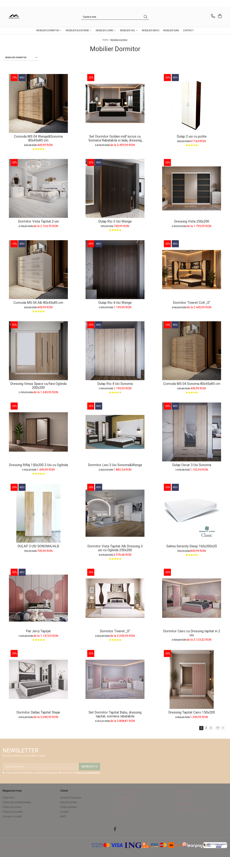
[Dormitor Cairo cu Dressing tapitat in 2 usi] (191, 598)
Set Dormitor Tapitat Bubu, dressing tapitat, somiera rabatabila (115, 714)
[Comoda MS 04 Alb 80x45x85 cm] (38, 269)
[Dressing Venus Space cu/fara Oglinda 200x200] (38, 350)
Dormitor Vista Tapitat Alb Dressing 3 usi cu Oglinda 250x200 (115, 548)
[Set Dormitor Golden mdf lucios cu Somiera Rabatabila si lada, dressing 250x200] (115, 103)
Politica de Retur (68, 807)
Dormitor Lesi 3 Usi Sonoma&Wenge (115, 465)
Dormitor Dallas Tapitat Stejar (38, 712)
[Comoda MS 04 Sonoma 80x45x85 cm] (191, 350)
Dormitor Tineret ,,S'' (115, 631)
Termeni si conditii (12, 816)
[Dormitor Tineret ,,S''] (115, 598)
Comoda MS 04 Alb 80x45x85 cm (38, 303)
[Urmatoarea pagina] (223, 728)
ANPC (63, 816)
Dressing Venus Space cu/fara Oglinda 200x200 (38, 386)
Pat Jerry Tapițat (38, 631)
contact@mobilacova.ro (192, 809)
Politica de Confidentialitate (87, 773)
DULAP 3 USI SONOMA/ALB (38, 546)
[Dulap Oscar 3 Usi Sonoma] (191, 432)
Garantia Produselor (71, 797)
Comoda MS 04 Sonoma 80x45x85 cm (191, 384)
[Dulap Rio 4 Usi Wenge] (115, 269)
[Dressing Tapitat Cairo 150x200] (191, 679)
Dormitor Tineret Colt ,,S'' (191, 303)
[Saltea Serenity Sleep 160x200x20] (191, 513)
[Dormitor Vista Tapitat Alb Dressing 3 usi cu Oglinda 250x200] (115, 513)
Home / (106, 40)
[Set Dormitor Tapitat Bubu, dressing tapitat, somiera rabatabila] (115, 679)
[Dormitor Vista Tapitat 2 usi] (38, 188)
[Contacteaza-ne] (212, 16)
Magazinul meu (12, 790)
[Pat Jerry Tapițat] (38, 598)
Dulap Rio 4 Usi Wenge (115, 303)
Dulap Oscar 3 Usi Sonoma (191, 465)
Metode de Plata (68, 802)
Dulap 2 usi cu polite (192, 136)
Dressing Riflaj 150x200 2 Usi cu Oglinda (38, 465)
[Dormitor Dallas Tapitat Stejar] (38, 679)
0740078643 (186, 804)
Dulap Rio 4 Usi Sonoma (115, 384)
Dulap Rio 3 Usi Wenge (115, 221)
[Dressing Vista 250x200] (191, 188)
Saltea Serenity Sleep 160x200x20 (191, 546)
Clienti (64, 790)
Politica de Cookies (13, 811)
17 (217, 727)
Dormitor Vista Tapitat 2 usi (38, 221)
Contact (64, 811)
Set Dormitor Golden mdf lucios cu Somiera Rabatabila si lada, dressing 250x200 (115, 138)
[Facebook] (115, 829)
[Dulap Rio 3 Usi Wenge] (115, 188)
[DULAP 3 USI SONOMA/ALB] (38, 513)
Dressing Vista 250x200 (191, 221)
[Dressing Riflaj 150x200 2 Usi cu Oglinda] (38, 432)
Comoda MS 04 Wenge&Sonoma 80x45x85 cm (38, 138)
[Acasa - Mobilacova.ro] (25, 17)
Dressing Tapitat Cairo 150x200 (191, 712)
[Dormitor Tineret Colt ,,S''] (191, 269)
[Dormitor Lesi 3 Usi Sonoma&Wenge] (115, 432)
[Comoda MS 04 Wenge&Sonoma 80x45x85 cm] (38, 103)
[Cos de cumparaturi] (219, 16)
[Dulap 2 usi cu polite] (191, 103)
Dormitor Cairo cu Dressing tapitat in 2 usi (191, 633)
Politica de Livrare (12, 807)
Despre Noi (8, 797)
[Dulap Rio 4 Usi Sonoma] (115, 350)
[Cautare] (145, 17)
